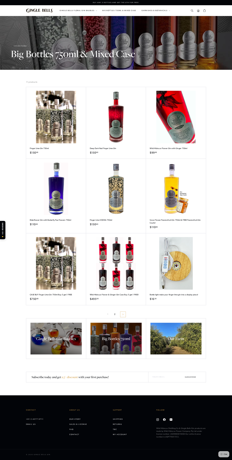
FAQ (71, 429)
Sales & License (78, 424)
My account (120, 434)
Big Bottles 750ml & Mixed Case (119, 10)
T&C (115, 429)
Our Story (75, 419)
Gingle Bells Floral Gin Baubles (77, 10)
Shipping (118, 419)
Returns (117, 424)
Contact (74, 434)
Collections (20, 46)
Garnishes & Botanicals (155, 10)
